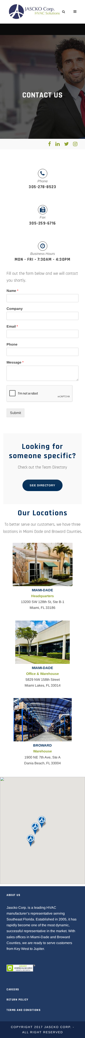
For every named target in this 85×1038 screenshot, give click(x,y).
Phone (12, 344)
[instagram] (75, 144)
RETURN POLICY (18, 999)
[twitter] (66, 144)
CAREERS (13, 989)
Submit (15, 413)
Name (12, 291)
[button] (31, 840)
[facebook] (49, 144)
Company (15, 308)
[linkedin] (57, 144)
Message (15, 362)
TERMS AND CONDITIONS (24, 1010)
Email (12, 326)
